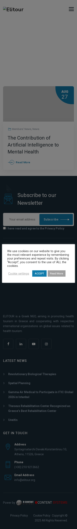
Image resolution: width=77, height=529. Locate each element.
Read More (56, 273)
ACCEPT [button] (39, 273)
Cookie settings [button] (18, 273)
